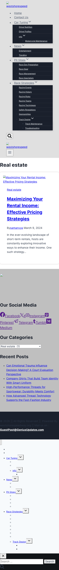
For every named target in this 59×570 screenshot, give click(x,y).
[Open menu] (9, 152)
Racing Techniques (27, 105)
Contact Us (21, 17)
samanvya (16, 227)
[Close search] (3, 556)
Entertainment (25, 51)
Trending (23, 55)
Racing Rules (24, 96)
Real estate (14, 189)
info (14, 470)
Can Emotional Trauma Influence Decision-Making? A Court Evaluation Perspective (29, 370)
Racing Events (25, 87)
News (9, 479)
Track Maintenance (33, 124)
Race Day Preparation (28, 64)
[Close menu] (1, 442)
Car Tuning (11, 458)
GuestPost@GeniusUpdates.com (22, 429)
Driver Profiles (25, 31)
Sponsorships (25, 114)
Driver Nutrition (25, 27)
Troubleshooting (32, 128)
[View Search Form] (9, 136)
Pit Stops (11, 492)
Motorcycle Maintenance (36, 41)
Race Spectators (26, 78)
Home (18, 13)
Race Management (27, 73)
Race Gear (23, 69)
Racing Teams (25, 101)
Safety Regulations (27, 110)
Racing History (25, 92)
